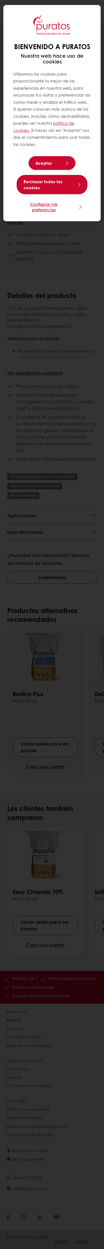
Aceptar (43, 163)
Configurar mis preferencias (43, 206)
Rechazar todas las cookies (43, 185)
